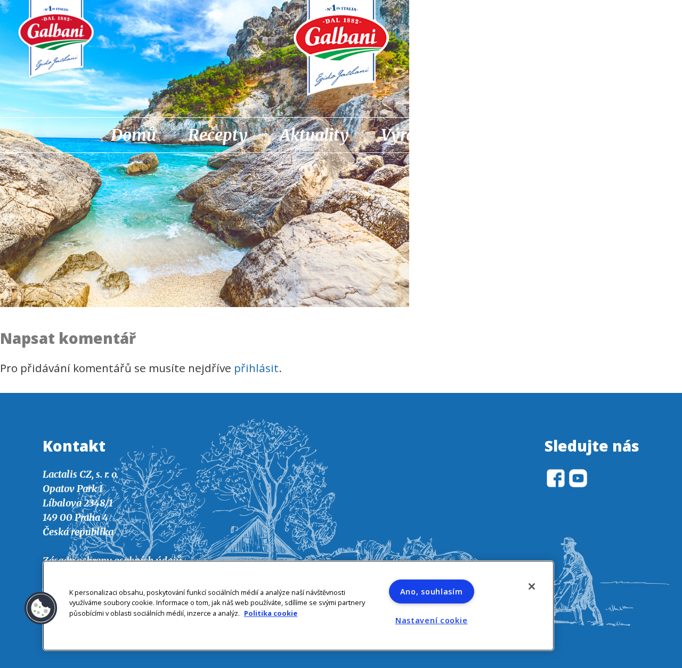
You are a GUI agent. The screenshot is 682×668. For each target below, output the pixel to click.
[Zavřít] (531, 586)
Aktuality (314, 135)
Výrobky (411, 135)
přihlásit (256, 367)
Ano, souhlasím (431, 591)
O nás (495, 135)
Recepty (218, 135)
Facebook (549, 136)
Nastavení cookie (431, 620)
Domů (133, 135)
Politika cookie (270, 613)
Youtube (576, 136)
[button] (41, 608)
